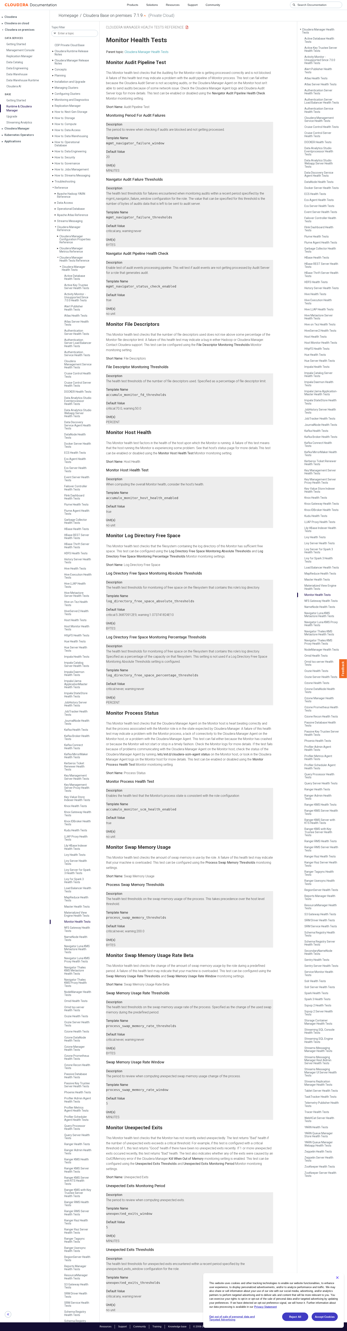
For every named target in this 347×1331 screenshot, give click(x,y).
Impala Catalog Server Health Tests (76, 664)
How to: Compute (66, 124)
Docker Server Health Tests (77, 445)
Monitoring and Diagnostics (72, 99)
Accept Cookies (325, 1316)
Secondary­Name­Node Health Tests (318, 952)
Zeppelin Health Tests (318, 1151)
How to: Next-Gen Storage (71, 111)
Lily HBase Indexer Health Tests (75, 847)
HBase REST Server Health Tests (76, 536)
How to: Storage (65, 118)
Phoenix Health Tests (77, 1092)
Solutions (152, 4)
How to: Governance (67, 163)
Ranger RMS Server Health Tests (76, 1213)
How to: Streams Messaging (72, 175)
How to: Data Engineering (70, 151)
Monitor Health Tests (77, 921)
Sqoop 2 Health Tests (317, 1005)
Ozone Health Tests (76, 1031)
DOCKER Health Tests (77, 391)
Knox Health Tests (75, 806)
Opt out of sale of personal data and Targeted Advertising (232, 1318)
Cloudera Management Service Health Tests (78, 364)
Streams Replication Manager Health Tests (318, 1083)
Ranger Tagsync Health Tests (74, 1240)
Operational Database (71, 208)
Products (132, 4)
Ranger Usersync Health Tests (75, 1249)
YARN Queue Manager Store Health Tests (318, 1135)
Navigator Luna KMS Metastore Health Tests (77, 949)
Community (213, 4)
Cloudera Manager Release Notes (72, 62)
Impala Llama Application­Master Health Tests (76, 684)
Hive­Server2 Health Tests (76, 612)
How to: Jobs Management (72, 169)
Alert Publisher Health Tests (73, 308)
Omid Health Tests (76, 1001)
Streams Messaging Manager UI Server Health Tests (320, 1072)
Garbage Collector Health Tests (75, 521)
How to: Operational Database (67, 144)
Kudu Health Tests (75, 830)
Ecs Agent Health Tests (75, 460)
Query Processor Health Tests (74, 1127)
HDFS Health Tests (76, 553)
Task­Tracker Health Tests (320, 1096)
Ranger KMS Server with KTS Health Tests (76, 1180)
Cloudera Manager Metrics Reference (71, 250)
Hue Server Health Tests (75, 649)
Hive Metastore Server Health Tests (76, 594)
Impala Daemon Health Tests (74, 673)
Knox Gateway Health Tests (77, 813)
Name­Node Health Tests (75, 938)
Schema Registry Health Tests (75, 1313)
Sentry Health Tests (316, 959)
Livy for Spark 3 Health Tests (74, 880)
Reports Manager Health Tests (75, 1268)
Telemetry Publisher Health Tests (321, 1104)
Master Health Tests (77, 906)
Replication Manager (68, 105)
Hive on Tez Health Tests (76, 603)
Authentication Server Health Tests (76, 332)
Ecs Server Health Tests (75, 469)
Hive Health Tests (75, 568)
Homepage (68, 15)
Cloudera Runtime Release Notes (71, 53)
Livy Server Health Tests (75, 862)
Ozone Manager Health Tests (74, 1048)
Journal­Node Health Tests (76, 722)
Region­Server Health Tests (77, 1258)
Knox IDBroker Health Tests (77, 823)
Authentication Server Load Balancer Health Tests (77, 343)
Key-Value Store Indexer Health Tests (77, 798)
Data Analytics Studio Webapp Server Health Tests (77, 413)
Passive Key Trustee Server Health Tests (77, 1085)
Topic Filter (58, 27)
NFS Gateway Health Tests (77, 929)
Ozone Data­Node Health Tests (75, 1039)
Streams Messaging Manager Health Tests (318, 1049)
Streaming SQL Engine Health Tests (318, 1040)
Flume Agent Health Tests (76, 512)
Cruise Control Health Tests (77, 375)
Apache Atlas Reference (72, 215)
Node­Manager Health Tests (77, 993)
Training (156, 1326)
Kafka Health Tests (76, 729)
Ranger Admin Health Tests (77, 1152)
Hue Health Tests (75, 641)
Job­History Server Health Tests (75, 704)
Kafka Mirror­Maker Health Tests (76, 756)
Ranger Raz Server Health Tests (76, 1231)
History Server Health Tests (77, 561)
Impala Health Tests (76, 656)
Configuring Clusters (67, 93)
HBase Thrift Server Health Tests (76, 545)
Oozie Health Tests (76, 1016)
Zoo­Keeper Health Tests (319, 1166)
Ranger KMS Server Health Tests (76, 1170)
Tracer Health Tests (316, 1112)
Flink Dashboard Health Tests (74, 497)
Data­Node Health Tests (75, 436)
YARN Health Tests (316, 1127)
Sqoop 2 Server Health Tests (318, 1013)
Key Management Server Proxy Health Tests (76, 788)
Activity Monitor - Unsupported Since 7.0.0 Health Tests (76, 297)
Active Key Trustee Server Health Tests (76, 286)
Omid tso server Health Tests (74, 1009)
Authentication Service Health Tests (77, 354)
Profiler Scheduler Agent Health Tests (76, 1118)
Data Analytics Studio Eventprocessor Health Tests (77, 401)
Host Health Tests (75, 620)
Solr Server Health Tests (319, 987)
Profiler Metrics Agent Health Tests (76, 1109)
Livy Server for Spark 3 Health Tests (77, 871)
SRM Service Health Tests (76, 1304)
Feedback (343, 668)
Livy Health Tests (75, 854)
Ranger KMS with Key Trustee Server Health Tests (77, 1193)
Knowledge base (177, 1326)
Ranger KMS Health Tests (76, 1161)
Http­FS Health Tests (76, 635)
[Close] (337, 1277)
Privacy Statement (265, 1306)
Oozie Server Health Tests (77, 1024)
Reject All (295, 1316)
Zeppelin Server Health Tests (318, 1159)
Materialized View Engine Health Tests (76, 914)
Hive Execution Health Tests (78, 576)
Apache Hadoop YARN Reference (71, 195)
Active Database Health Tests (74, 277)
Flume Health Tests (76, 504)
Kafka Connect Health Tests (73, 746)
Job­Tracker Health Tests (76, 713)
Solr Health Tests (315, 981)
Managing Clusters (66, 87)
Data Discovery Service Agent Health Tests (77, 425)
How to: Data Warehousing (71, 136)
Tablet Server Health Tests (321, 1090)
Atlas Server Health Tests (76, 323)
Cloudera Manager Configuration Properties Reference (75, 239)
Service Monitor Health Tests (318, 973)
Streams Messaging (70, 221)
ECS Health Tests (75, 452)
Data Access (65, 202)
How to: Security (65, 157)
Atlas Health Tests (75, 315)
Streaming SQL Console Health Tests (319, 1031)
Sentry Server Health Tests (321, 965)
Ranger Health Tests (77, 1144)
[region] (273, 1300)
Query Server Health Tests (77, 1136)
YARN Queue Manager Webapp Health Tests (318, 1144)
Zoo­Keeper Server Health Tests (320, 1174)
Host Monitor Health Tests (76, 628)
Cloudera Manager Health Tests (73, 268)
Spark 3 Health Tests (317, 999)
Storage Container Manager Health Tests (318, 1022)
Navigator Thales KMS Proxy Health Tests (75, 983)
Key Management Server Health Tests (76, 777)
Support (193, 4)
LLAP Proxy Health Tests (76, 838)
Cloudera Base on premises (107, 15)
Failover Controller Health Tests (75, 488)
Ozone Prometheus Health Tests (76, 1057)
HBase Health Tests (76, 529)
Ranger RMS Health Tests (76, 1204)
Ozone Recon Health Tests (77, 1066)
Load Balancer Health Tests (77, 890)
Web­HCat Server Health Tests (319, 1119)
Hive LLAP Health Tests (75, 585)
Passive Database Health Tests (75, 1075)
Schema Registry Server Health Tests (319, 943)
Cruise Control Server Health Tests (77, 384)
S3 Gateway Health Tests (76, 1286)
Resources (173, 4)
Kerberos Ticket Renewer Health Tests (74, 766)
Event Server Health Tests (76, 479)
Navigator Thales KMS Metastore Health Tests (75, 970)
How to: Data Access (68, 130)
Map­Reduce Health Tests (76, 899)
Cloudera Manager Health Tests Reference (74, 259)
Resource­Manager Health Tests (76, 1277)
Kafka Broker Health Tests (77, 737)
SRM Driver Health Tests (75, 1295)
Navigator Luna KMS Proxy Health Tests (77, 960)
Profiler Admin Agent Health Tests (77, 1100)
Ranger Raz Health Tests (76, 1222)
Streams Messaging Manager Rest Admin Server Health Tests (317, 1060)
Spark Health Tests (316, 993)
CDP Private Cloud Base (70, 45)
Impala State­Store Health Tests (76, 695)
